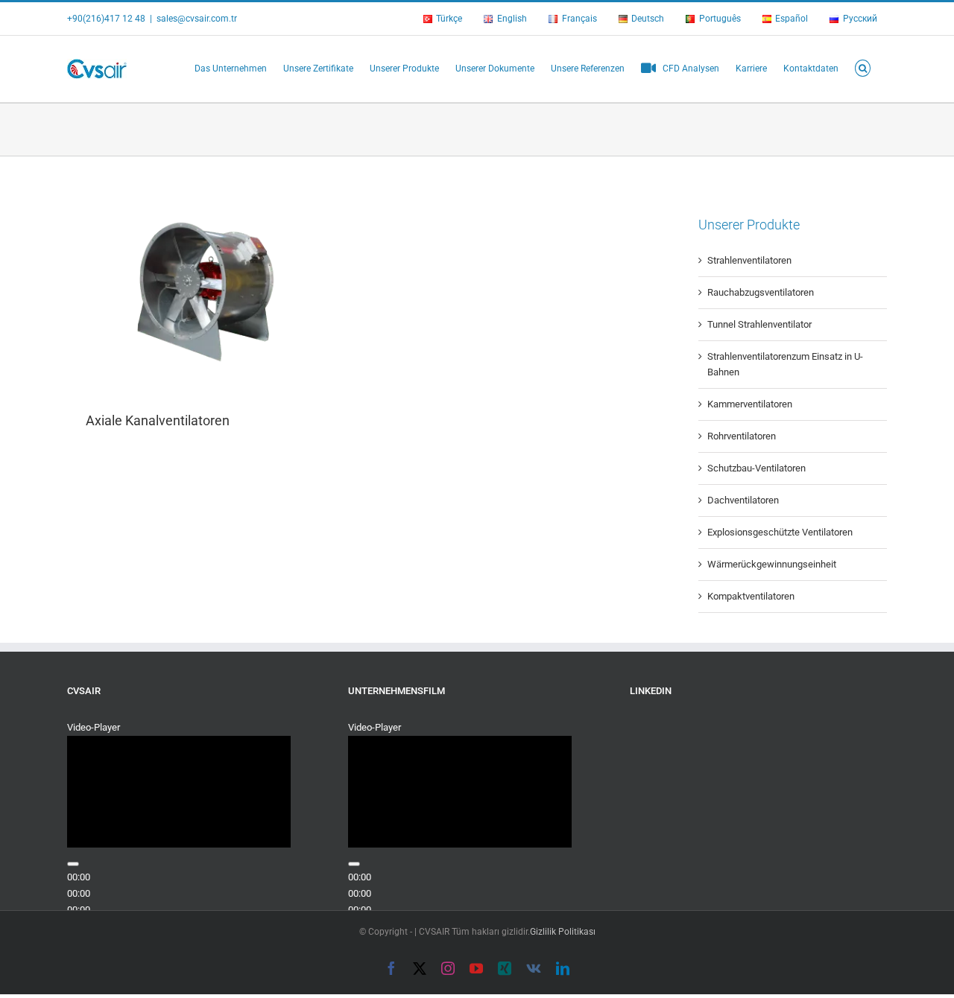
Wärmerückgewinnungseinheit (771, 564)
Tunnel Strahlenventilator (759, 324)
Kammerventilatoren (749, 404)
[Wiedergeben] (73, 864)
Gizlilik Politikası (563, 932)
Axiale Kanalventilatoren (158, 420)
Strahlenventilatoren (749, 260)
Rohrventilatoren (741, 436)
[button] (863, 67)
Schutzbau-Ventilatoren (756, 468)
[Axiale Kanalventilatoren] (210, 292)
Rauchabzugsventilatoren (760, 292)
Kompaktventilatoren (751, 596)
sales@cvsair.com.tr (197, 18)
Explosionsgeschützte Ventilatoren (780, 532)
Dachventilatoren (743, 500)
